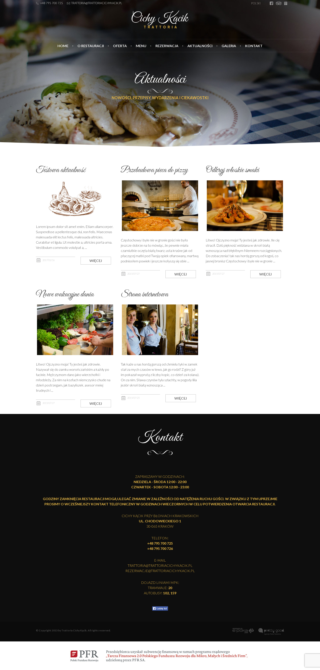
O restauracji (90, 46)
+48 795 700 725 (51, 3)
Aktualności (199, 46)
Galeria (229, 46)
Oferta (120, 46)
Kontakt (254, 46)
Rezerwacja (166, 46)
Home (62, 46)
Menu (141, 46)
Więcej (95, 260)
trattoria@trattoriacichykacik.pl (96, 3)
